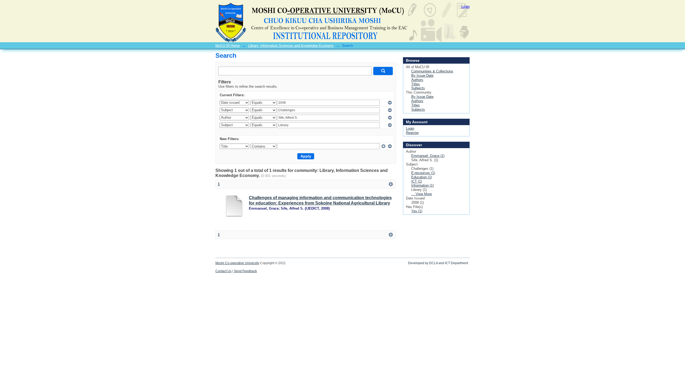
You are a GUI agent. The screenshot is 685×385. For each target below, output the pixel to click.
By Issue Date (422, 76)
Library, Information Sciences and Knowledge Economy (291, 46)
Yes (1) (416, 211)
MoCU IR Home (227, 46)
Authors (417, 80)
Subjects (418, 88)
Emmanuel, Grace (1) (427, 156)
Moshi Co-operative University (237, 263)
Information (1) (422, 185)
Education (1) (421, 177)
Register (412, 133)
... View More (421, 194)
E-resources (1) (423, 173)
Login (465, 7)
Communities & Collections (432, 71)
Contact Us (223, 271)
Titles (415, 84)
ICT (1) (416, 181)
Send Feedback (245, 271)
